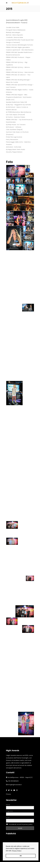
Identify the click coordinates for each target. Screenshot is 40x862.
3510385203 (14, 781)
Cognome (9, 811)
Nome (8, 805)
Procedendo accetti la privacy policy (20, 824)
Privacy (8, 794)
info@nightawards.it (15, 785)
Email (7, 817)
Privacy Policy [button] (16, 850)
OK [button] (21, 855)
